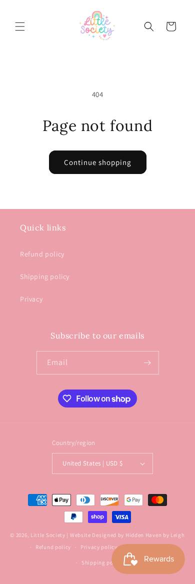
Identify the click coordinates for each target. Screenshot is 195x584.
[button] (20, 27)
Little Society (48, 535)
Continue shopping (98, 162)
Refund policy (42, 254)
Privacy (31, 299)
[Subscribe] (147, 362)
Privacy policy (99, 547)
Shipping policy (45, 276)
